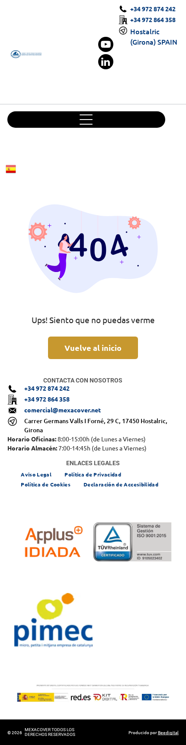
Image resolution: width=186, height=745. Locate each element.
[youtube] (105, 45)
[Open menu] (86, 119)
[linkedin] (105, 62)
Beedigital (168, 732)
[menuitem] (36, 474)
